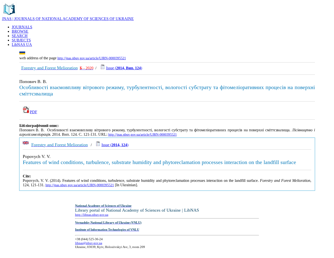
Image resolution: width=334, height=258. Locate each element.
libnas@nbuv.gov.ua (88, 243)
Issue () (124, 68)
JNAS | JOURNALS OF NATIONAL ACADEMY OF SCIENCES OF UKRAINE (68, 19)
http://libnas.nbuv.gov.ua (91, 215)
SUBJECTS (21, 40)
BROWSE (20, 31)
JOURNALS (22, 27)
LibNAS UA (22, 44)
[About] (9, 15)
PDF (33, 112)
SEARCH (20, 36)
